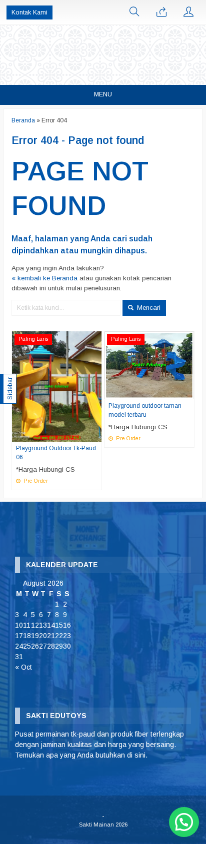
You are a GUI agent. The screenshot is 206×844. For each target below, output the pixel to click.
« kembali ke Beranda (45, 278)
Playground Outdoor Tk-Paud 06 (56, 453)
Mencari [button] (147, 307)
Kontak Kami (30, 12)
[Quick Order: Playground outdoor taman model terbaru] (188, 391)
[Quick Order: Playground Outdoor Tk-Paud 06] (95, 434)
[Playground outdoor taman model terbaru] (149, 365)
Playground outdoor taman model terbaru (145, 410)
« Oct (23, 667)
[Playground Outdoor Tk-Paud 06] (57, 386)
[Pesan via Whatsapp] (161, 12)
